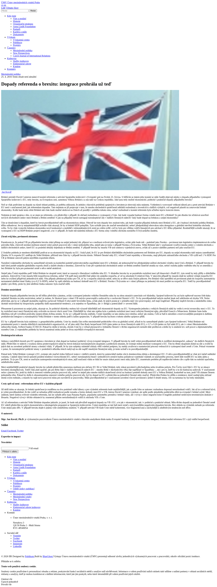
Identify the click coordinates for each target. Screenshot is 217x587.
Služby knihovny (21, 61)
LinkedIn (17, 546)
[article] (6, 192)
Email (4, 431)
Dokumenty (18, 34)
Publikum (30, 556)
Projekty (17, 45)
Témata (9, 8)
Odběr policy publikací (23, 488)
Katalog (16, 66)
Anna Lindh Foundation (24, 26)
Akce (15, 8)
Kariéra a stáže (20, 32)
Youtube (17, 535)
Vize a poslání (19, 18)
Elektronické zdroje (22, 63)
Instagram (17, 543)
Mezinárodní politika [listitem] (11, 74)
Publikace (17, 42)
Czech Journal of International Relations (31, 56)
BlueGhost (48, 556)
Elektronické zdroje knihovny (27, 507)
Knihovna (11, 58)
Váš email (33, 448)
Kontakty (11, 69)
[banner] (20, 2)
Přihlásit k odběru (9, 451)
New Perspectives (21, 53)
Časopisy (11, 48)
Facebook (12, 431)
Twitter (20, 431)
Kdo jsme (11, 16)
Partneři (16, 29)
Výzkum (11, 37)
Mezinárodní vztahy (22, 496)
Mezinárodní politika (22, 50)
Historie (16, 21)
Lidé (3, 8)
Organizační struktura (23, 24)
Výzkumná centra (21, 40)
